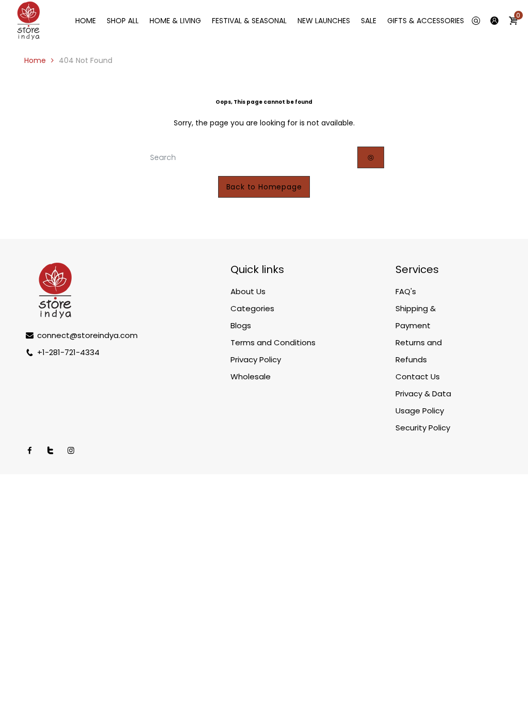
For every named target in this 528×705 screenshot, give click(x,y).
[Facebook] (29, 450)
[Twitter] (50, 450)
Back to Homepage (264, 187)
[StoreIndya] (28, 20)
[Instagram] (70, 450)
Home (35, 60)
